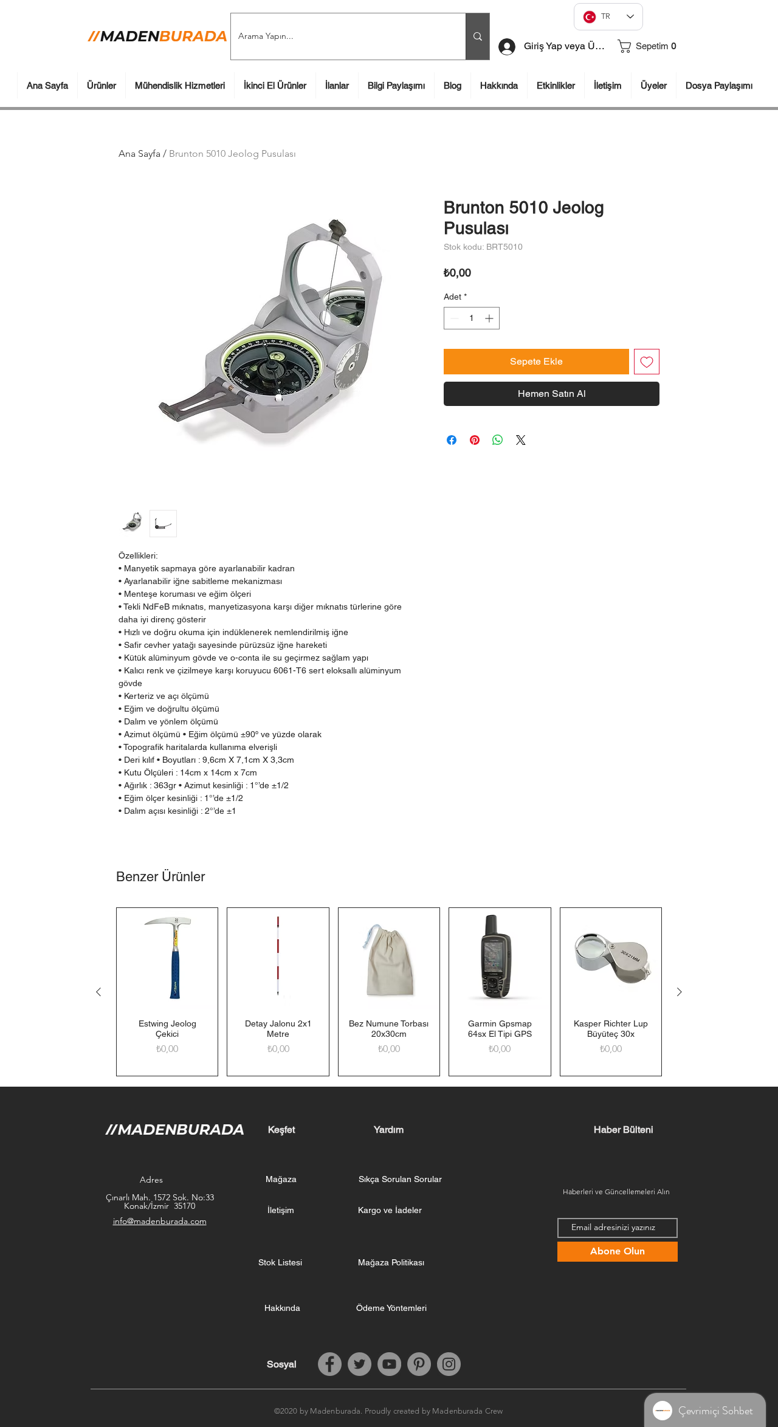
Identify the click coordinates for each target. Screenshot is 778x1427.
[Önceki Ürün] (98, 992)
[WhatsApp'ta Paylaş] (498, 440)
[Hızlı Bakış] (167, 958)
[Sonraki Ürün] (679, 992)
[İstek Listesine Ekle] (646, 361)
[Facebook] (330, 1364)
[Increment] (490, 318)
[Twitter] (359, 1364)
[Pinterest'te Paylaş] (474, 440)
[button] (652, 46)
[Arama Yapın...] (477, 36)
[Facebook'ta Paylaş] (451, 440)
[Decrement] (453, 318)
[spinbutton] (472, 318)
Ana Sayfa (139, 153)
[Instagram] (449, 1364)
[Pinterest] (419, 1364)
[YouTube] (389, 1364)
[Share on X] (521, 440)
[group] (389, 992)
